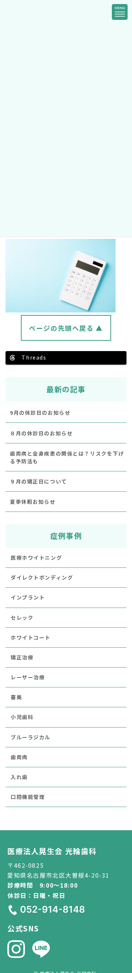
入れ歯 (19, 777)
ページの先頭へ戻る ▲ (66, 328)
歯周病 (19, 756)
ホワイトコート (31, 637)
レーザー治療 (28, 677)
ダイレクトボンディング (42, 577)
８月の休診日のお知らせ (41, 432)
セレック (22, 617)
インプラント (28, 597)
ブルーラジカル (31, 736)
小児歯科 (22, 717)
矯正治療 (22, 657)
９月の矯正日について (38, 481)
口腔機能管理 (28, 796)
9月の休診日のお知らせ (40, 412)
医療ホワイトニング (36, 557)
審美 (16, 697)
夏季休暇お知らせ (33, 501)
